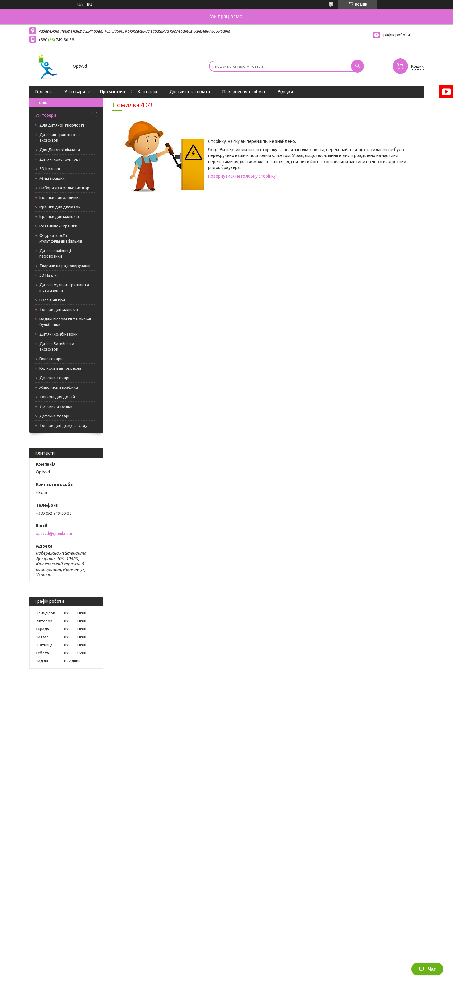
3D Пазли (48, 275)
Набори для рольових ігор (64, 188)
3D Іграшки (49, 169)
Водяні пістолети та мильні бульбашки (65, 322)
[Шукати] (357, 66)
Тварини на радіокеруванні (64, 265)
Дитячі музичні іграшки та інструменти (64, 287)
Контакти (147, 92)
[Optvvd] (47, 65)
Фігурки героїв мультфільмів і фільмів (60, 238)
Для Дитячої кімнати (59, 149)
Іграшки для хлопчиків (60, 197)
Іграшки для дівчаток (59, 207)
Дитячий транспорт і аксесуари (59, 137)
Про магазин (112, 92)
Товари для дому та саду (63, 425)
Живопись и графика (58, 387)
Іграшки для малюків (59, 216)
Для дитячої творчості (61, 125)
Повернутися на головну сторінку (242, 176)
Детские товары (55, 378)
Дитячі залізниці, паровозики (55, 253)
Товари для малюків (58, 309)
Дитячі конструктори (60, 159)
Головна (43, 92)
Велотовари (51, 358)
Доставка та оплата (189, 92)
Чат (432, 969)
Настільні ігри (52, 300)
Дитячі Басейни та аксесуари (56, 346)
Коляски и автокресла (60, 368)
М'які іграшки (52, 178)
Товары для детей (57, 397)
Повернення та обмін (243, 92)
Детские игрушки (55, 406)
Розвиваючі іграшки (58, 226)
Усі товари (74, 92)
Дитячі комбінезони (58, 334)
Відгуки (285, 92)
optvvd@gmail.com (54, 533)
